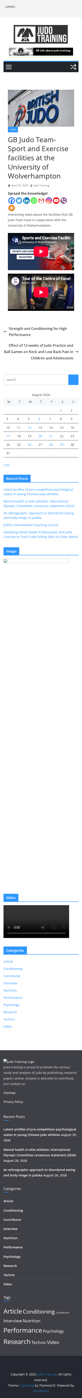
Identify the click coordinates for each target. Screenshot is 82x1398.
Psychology (11, 1005)
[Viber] (63, 200)
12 (29, 427)
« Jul (6, 465)
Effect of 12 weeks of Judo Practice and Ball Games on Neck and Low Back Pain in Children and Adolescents (38, 351)
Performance (12, 998)
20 (40, 436)
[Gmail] (41, 200)
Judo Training (41, 185)
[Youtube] (56, 200)
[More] (11, 208)
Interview (10, 983)
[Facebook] (11, 200)
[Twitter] (19, 200)
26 (29, 445)
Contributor (12, 976)
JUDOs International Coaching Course (30, 525)
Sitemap (9, 1093)
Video (13, 129)
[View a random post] (73, 67)
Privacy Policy (13, 1102)
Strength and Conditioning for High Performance (38, 331)
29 (61, 445)
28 (51, 445)
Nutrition (10, 990)
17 (8, 436)
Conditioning (12, 969)
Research (10, 1012)
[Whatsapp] (34, 200)
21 (51, 436)
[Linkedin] (26, 200)
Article (8, 961)
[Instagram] (48, 200)
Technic (9, 1019)
